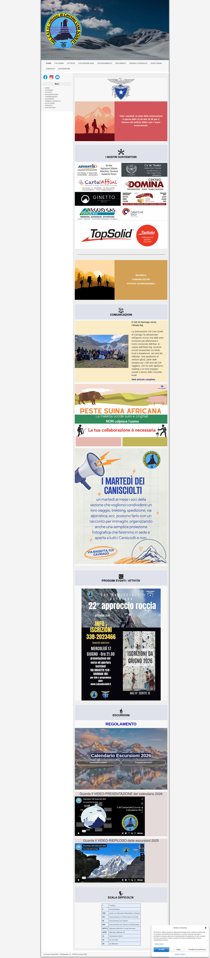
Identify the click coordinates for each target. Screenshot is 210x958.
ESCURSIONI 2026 (86, 63)
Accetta (161, 949)
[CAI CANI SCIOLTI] (63, 30)
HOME (48, 63)
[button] (206, 928)
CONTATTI (50, 69)
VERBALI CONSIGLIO (138, 63)
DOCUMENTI (120, 63)
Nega (178, 949)
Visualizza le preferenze (197, 949)
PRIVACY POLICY (180, 954)
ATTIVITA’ (71, 63)
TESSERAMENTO (104, 63)
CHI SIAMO (59, 63)
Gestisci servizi (159, 944)
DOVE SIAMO (156, 63)
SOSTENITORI (64, 69)
